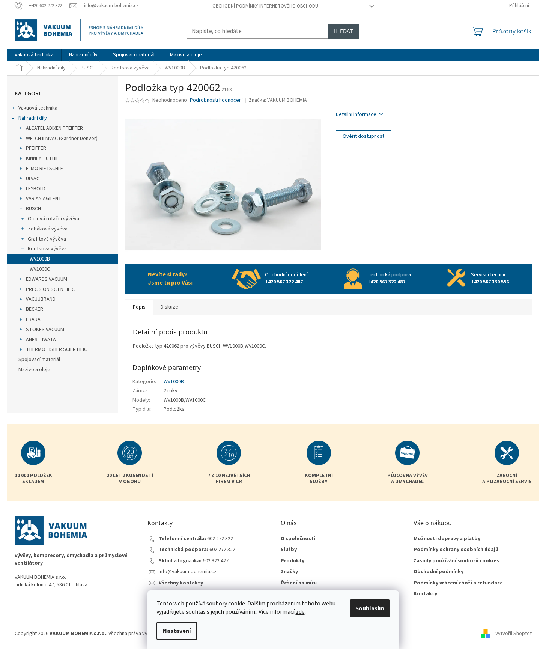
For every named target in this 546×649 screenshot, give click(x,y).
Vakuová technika (37, 108)
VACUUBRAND (41, 299)
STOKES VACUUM (45, 329)
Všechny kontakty (181, 583)
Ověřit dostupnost (363, 136)
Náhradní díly (32, 118)
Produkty (292, 561)
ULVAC (32, 178)
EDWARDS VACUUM (46, 279)
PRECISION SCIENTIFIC (50, 289)
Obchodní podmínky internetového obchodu (265, 6)
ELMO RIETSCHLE (44, 168)
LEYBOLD (35, 189)
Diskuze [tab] (169, 307)
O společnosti (298, 538)
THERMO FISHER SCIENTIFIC (56, 349)
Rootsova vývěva (47, 249)
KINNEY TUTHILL (43, 158)
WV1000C (40, 269)
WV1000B (40, 259)
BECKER (34, 309)
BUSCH (33, 208)
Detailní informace (356, 114)
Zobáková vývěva (48, 229)
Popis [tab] (139, 307)
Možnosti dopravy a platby (447, 538)
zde (300, 612)
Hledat (343, 31)
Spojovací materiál (39, 359)
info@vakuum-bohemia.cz (188, 571)
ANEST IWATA (41, 339)
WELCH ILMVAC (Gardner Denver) (62, 138)
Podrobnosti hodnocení (216, 100)
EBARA (33, 319)
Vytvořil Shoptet (513, 633)
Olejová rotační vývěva (53, 219)
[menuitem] (34, 55)
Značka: (278, 100)
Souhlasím (369, 608)
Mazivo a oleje (34, 369)
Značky (289, 571)
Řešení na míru (299, 583)
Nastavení (177, 631)
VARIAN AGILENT (44, 198)
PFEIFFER (36, 148)
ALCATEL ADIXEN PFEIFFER (54, 128)
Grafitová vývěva (47, 239)
